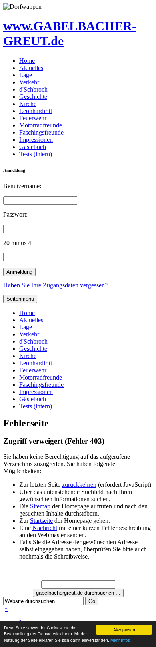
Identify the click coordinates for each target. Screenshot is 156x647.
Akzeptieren (124, 630)
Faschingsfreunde (41, 132)
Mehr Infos (120, 640)
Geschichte (33, 96)
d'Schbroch (33, 89)
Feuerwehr (32, 118)
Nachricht (44, 527)
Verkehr (29, 82)
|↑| (6, 608)
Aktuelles (31, 67)
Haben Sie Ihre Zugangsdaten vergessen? (55, 285)
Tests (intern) (35, 154)
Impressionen (36, 139)
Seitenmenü (20, 299)
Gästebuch (32, 146)
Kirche (27, 103)
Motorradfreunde (40, 125)
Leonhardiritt (35, 111)
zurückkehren (79, 484)
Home (27, 60)
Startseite (41, 520)
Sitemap (40, 506)
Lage (25, 75)
